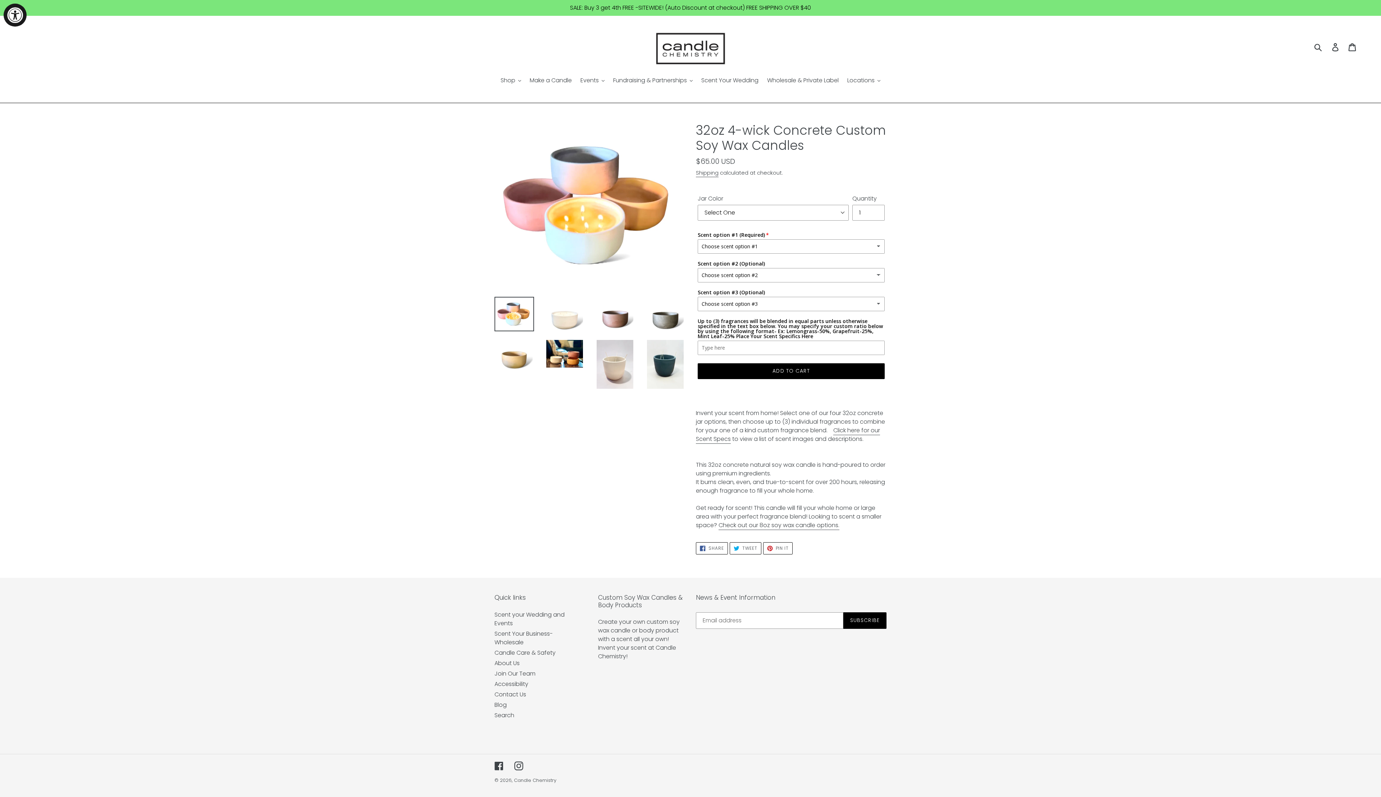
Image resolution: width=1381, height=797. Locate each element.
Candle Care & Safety (525, 653)
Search (504, 715)
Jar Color (710, 198)
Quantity (864, 198)
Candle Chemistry (535, 780)
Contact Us (510, 694)
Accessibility (511, 684)
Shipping (707, 172)
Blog (500, 705)
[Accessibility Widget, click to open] (15, 15)
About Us (507, 663)
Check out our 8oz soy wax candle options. (779, 525)
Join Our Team (514, 673)
